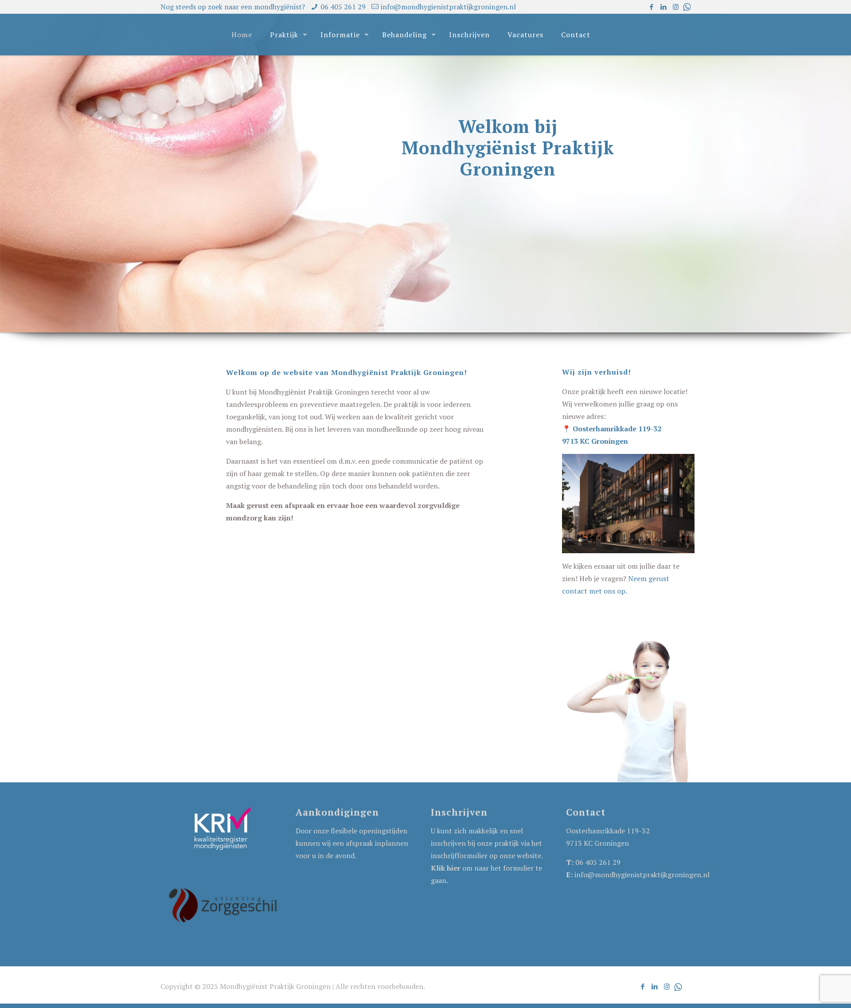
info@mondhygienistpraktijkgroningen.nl (448, 7)
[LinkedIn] (663, 6)
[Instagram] (675, 6)
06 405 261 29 (343, 7)
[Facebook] (651, 6)
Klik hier (446, 868)
